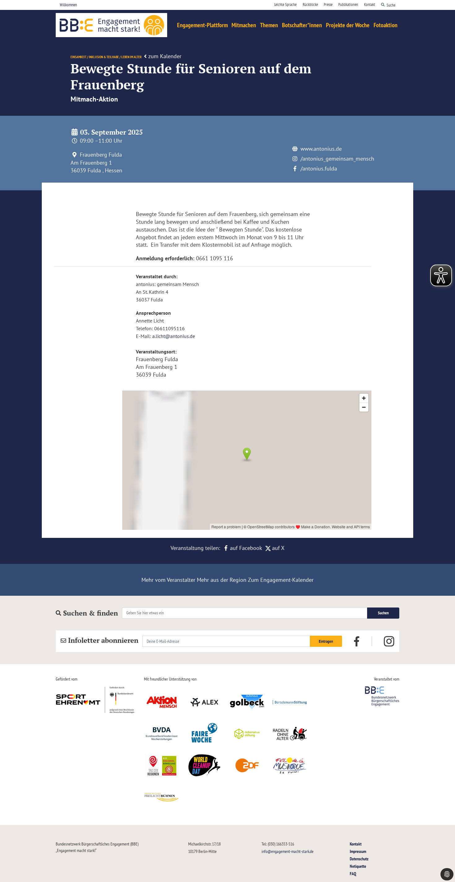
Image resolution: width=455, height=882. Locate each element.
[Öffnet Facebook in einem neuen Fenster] (356, 640)
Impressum (358, 851)
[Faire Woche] (204, 734)
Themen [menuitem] (269, 25)
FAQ (353, 873)
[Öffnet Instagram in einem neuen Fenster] (389, 641)
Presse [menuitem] (328, 4)
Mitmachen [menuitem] (244, 25)
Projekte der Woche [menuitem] (348, 25)
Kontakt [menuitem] (369, 4)
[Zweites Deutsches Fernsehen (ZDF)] (247, 765)
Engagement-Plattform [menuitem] (202, 25)
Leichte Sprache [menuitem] (285, 4)
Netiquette (358, 866)
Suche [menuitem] (391, 4)
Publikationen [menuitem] (348, 4)
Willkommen (68, 4)
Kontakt (356, 844)
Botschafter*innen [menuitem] (302, 25)
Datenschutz (359, 859)
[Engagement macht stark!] (111, 25)
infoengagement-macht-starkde (288, 851)
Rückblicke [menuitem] (310, 4)
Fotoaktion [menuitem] (385, 25)
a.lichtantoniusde (173, 336)
